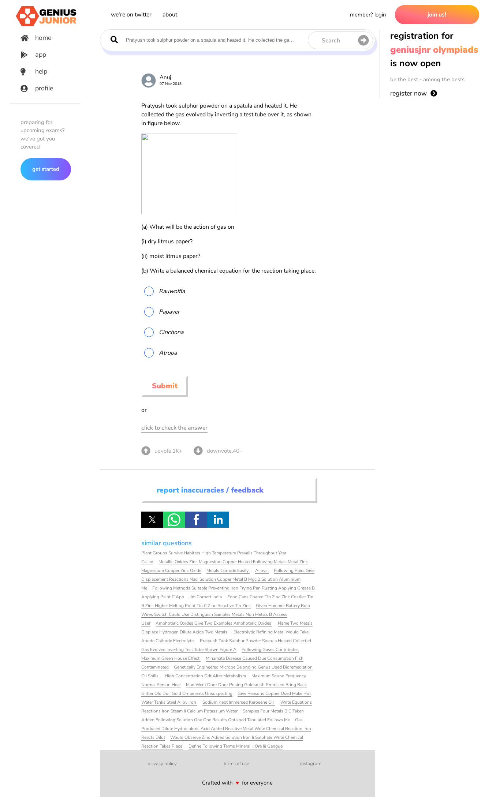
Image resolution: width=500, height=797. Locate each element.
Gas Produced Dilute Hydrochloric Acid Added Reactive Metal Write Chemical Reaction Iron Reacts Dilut (226, 728)
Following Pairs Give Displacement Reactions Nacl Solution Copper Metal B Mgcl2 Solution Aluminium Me (227, 579)
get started (45, 169)
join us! (437, 15)
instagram (310, 763)
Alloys (262, 570)
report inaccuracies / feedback (210, 490)
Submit (165, 386)
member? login (368, 14)
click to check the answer (174, 428)
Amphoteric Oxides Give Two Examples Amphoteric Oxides (214, 623)
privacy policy (162, 763)
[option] (228, 291)
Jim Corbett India (205, 597)
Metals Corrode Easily (228, 570)
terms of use (236, 763)
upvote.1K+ (168, 450)
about (170, 15)
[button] (152, 520)
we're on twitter (131, 15)
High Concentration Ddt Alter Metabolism (205, 676)
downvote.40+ (225, 450)
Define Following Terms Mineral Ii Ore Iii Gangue (236, 746)
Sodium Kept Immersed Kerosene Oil (238, 702)
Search (331, 41)
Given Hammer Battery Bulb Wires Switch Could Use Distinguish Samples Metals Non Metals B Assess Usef (225, 614)
